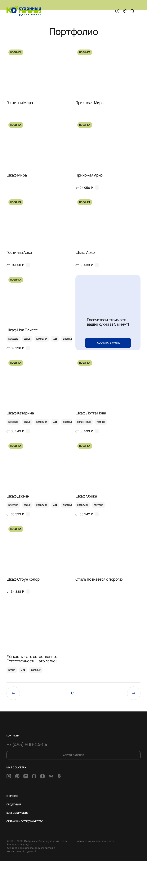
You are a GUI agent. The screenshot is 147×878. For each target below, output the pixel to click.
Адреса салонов (73, 755)
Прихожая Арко (89, 175)
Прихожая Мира (89, 102)
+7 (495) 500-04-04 (27, 744)
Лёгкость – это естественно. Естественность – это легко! (32, 658)
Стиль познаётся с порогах (99, 579)
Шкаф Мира (17, 175)
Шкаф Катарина (20, 413)
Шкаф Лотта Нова (90, 413)
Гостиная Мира (20, 102)
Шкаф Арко (85, 252)
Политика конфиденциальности (94, 841)
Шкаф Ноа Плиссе (22, 330)
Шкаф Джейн (18, 496)
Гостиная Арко (19, 252)
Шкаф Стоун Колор (23, 579)
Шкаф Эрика (86, 496)
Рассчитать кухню (108, 342)
